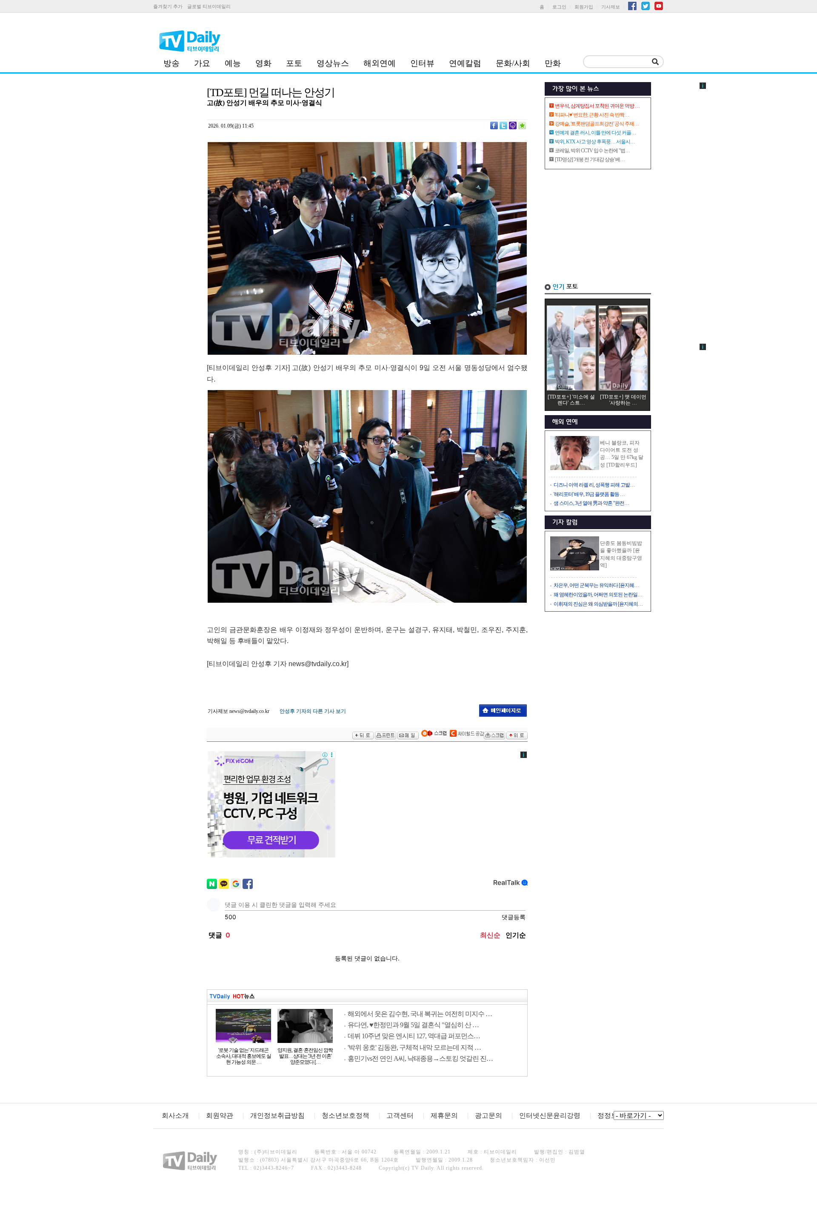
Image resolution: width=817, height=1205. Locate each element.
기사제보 (610, 6)
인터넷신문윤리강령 (549, 1115)
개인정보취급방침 (277, 1115)
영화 (263, 63)
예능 (233, 63)
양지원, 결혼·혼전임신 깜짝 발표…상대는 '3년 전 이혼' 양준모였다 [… (305, 1056)
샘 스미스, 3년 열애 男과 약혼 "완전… (591, 503)
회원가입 (583, 6)
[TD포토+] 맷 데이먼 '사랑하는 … (623, 400)
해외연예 (379, 63)
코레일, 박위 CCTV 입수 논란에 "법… (592, 151)
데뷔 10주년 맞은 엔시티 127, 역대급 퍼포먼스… (414, 1036)
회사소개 (175, 1115)
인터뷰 (422, 63)
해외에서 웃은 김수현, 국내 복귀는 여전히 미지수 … (420, 1013)
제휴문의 (444, 1115)
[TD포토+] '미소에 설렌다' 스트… (571, 400)
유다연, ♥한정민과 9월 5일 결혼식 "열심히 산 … (413, 1024)
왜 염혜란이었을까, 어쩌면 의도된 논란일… (598, 595)
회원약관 (219, 1115)
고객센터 (400, 1115)
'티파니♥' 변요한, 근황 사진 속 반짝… (592, 115)
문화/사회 (513, 63)
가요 (202, 63)
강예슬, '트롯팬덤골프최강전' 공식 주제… (597, 124)
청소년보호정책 (345, 1115)
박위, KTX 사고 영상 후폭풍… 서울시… (595, 142)
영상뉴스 (333, 63)
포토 (294, 63)
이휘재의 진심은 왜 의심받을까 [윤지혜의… (598, 604)
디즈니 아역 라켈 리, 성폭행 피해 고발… (594, 485)
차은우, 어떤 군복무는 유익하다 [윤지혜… (596, 585)
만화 (553, 63)
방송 (171, 63)
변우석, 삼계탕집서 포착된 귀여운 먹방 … (597, 106)
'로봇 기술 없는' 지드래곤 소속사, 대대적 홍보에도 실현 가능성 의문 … (243, 1056)
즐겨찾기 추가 (168, 6)
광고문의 (488, 1115)
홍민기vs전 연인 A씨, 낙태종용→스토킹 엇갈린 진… (420, 1058)
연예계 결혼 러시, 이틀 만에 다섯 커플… (595, 133)
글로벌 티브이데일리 (209, 6)
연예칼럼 (465, 63)
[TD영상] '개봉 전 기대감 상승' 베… (590, 159)
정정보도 (611, 1115)
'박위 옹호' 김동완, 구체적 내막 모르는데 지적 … (414, 1047)
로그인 (559, 6)
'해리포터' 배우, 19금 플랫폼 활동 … (589, 494)
